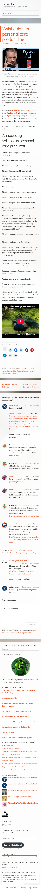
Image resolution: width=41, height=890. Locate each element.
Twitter (19, 371)
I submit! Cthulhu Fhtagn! (13, 845)
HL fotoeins (12, 790)
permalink (15, 374)
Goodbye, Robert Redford (11, 748)
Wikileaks (25, 371)
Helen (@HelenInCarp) (18, 561)
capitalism (25, 368)
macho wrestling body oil (17, 266)
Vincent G (11, 803)
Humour (10, 371)
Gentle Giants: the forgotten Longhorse (16, 711)
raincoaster (8, 4)
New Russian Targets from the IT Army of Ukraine (19, 770)
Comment (31, 624)
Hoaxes (31, 368)
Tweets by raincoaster (10, 867)
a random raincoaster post (28, 680)
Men (14, 371)
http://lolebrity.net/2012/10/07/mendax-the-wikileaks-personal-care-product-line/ (23, 539)
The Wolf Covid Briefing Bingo (27, 803)
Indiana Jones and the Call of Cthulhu (16, 727)
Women (31, 371)
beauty (19, 368)
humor (4, 371)
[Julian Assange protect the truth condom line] (20, 59)
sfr (9, 797)
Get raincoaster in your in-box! (15, 830)
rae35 (11, 476)
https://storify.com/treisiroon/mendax (24, 516)
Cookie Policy (11, 881)
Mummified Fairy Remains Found (14, 716)
